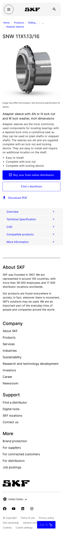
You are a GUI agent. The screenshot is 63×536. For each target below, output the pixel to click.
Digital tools (11, 409)
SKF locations (12, 415)
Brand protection (15, 441)
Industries (10, 350)
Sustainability (12, 357)
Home (6, 22)
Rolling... (32, 22)
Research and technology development (31, 363)
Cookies (7, 527)
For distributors (14, 460)
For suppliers (12, 447)
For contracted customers (21, 454)
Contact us (10, 422)
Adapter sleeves (15, 26)
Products (19, 22)
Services (9, 344)
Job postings (12, 467)
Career (7, 377)
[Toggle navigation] (8, 9)
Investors (9, 370)
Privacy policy (46, 517)
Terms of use (28, 517)
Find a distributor (31, 186)
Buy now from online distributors (33, 175)
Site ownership (11, 522)
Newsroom (10, 383)
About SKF (10, 331)
